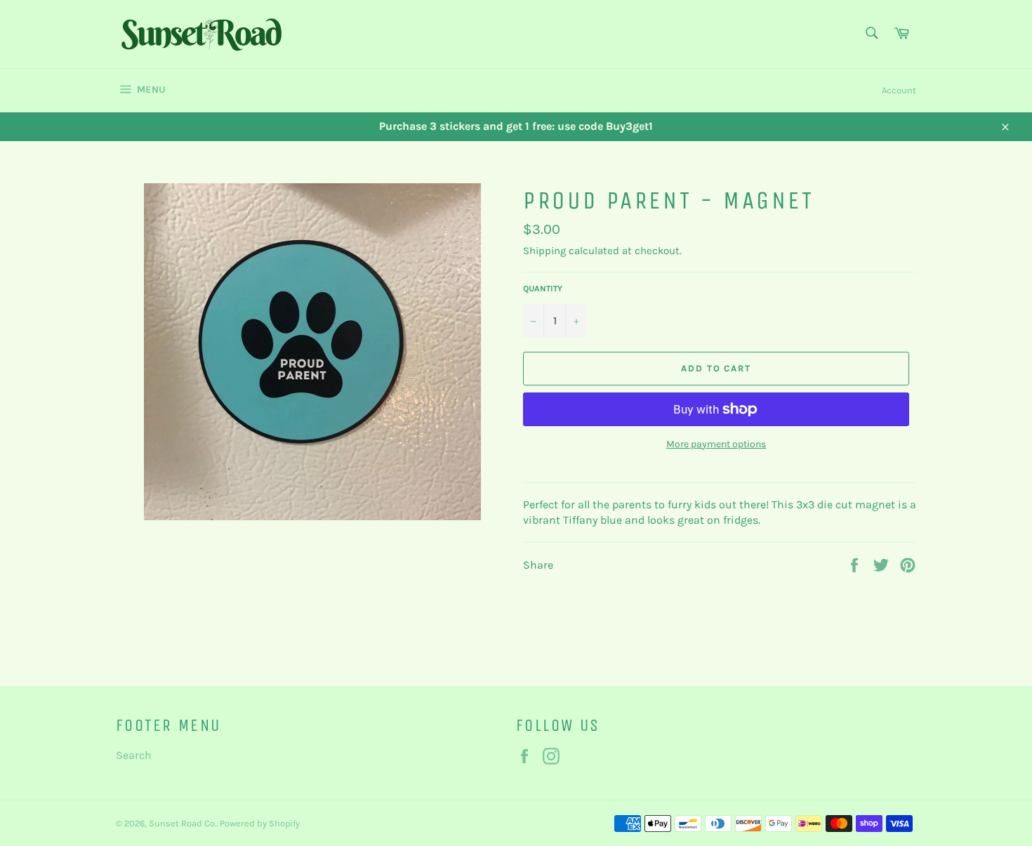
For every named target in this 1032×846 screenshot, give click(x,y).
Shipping (544, 250)
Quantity (542, 288)
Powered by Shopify (260, 823)
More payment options (716, 444)
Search (134, 755)
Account (899, 90)
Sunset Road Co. (182, 823)
